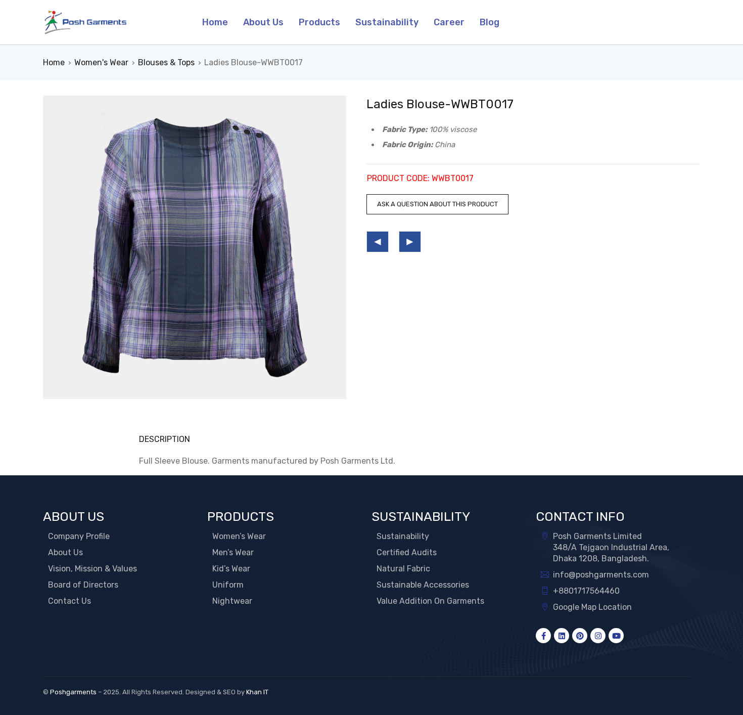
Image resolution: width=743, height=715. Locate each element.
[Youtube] (616, 635)
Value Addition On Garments (430, 601)
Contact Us (69, 601)
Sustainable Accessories (423, 585)
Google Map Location (592, 607)
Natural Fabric (403, 568)
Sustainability (403, 536)
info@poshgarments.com (601, 574)
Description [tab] (164, 439)
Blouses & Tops (166, 62)
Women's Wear (101, 62)
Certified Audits (407, 552)
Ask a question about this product (437, 204)
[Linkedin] (561, 635)
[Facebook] (543, 635)
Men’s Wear (233, 552)
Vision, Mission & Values (92, 568)
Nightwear (232, 601)
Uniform (228, 585)
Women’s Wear (239, 536)
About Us (65, 552)
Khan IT (257, 692)
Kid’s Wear (231, 568)
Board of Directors (83, 585)
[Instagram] (598, 635)
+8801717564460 (586, 591)
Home (54, 62)
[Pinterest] (579, 635)
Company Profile (79, 536)
